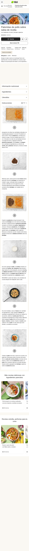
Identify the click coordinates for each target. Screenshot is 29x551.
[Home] (2, 6)
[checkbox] (1, 35)
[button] (14, 92)
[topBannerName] (14, 10)
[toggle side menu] (2, 2)
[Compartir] (26, 39)
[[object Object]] (22, 39)
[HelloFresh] (14, 2)
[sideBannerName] (14, 74)
